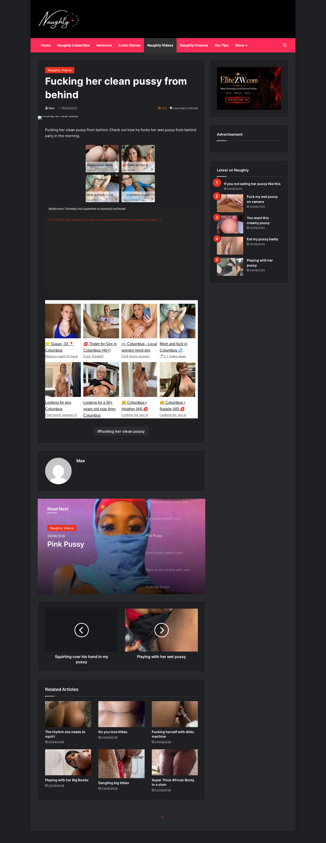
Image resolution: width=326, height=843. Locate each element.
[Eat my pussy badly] (230, 246)
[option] (121, 546)
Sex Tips (222, 45)
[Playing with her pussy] (230, 267)
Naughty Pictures (194, 45)
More (239, 45)
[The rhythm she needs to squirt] (68, 714)
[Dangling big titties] (121, 763)
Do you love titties (112, 732)
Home (46, 45)
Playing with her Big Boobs (67, 780)
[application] (121, 249)
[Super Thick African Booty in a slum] (175, 762)
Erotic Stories (129, 45)
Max (52, 108)
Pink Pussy (65, 544)
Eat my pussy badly (262, 239)
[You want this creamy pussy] (230, 224)
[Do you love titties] (121, 714)
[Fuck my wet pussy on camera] (230, 203)
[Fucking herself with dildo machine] (175, 714)
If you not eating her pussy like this (252, 184)
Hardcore (104, 45)
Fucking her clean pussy (122, 431)
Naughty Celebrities (73, 45)
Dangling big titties (113, 783)
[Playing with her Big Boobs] (68, 762)
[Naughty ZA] (60, 19)
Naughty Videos (160, 45)
